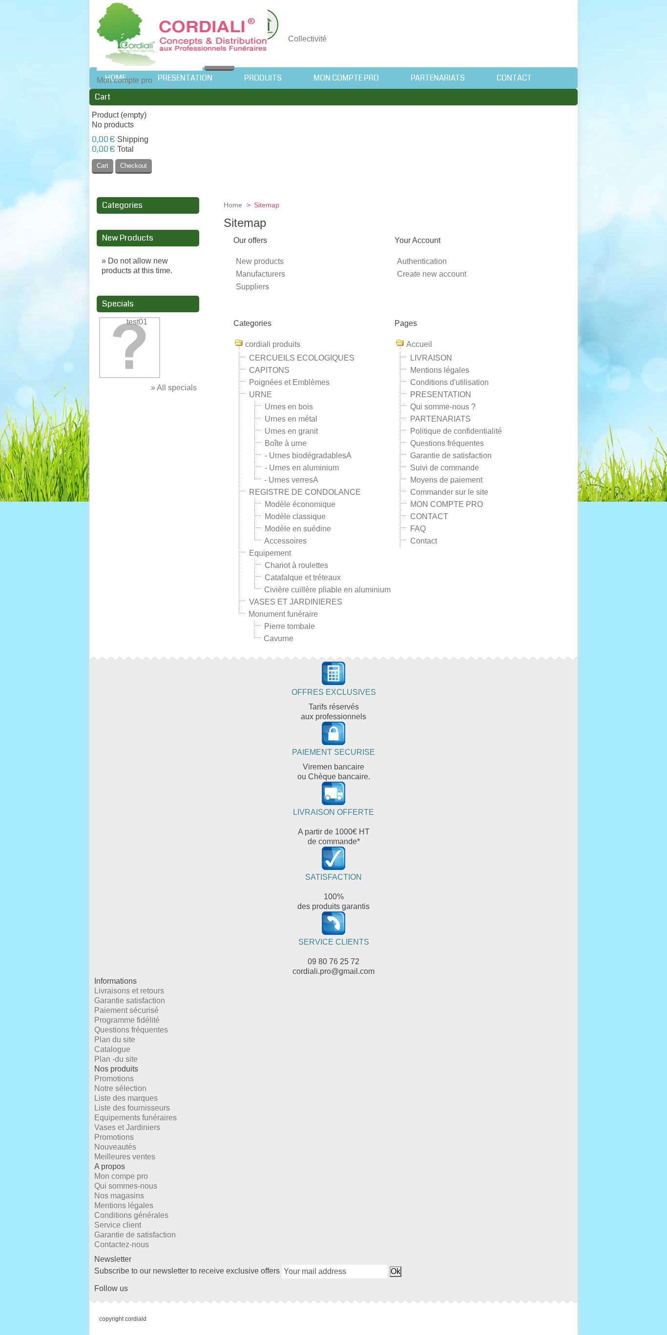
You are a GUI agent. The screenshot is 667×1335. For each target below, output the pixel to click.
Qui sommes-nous (125, 1186)
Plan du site (114, 1039)
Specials (118, 304)
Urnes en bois (289, 407)
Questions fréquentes (447, 443)
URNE (260, 394)
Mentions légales (439, 370)
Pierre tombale (289, 626)
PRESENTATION (440, 394)
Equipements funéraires (135, 1117)
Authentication (422, 261)
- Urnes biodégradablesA (308, 455)
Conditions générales (131, 1215)
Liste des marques (126, 1098)
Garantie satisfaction (129, 1000)
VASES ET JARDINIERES (295, 602)
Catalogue (112, 1049)
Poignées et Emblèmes (289, 382)
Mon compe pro (121, 1176)
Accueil (419, 344)
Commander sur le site (449, 492)
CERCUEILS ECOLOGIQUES (301, 358)
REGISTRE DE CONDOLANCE (305, 492)
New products (260, 261)
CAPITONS (269, 370)
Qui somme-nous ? (443, 407)
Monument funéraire (283, 614)
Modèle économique (300, 504)
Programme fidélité (127, 1020)
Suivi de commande (444, 468)
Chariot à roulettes (296, 565)
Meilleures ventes (124, 1157)
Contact (423, 541)
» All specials (174, 388)
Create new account (431, 274)
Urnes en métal (291, 419)
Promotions (114, 1078)
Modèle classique (295, 516)
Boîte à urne (286, 443)
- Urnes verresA (291, 480)
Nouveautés (115, 1147)
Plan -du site (116, 1059)
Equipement (270, 553)
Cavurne (278, 638)
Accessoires (285, 541)
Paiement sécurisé (126, 1010)
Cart (102, 97)
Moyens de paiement (446, 480)
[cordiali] (182, 35)
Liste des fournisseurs (132, 1108)
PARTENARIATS (440, 419)
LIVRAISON (431, 358)
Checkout (133, 165)
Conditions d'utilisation (449, 382)
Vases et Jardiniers (127, 1127)
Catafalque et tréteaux (303, 577)
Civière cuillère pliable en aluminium (327, 590)
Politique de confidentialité (456, 431)
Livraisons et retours (129, 991)
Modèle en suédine (298, 529)
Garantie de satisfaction (451, 455)
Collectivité (307, 39)
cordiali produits (272, 344)
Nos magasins (119, 1196)
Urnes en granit (291, 431)
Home (234, 205)
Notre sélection (120, 1088)
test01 (136, 322)
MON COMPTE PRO (446, 504)
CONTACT (429, 516)
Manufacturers (260, 274)
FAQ (418, 529)
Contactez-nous (121, 1244)
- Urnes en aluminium (302, 468)
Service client (117, 1225)
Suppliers (252, 287)
